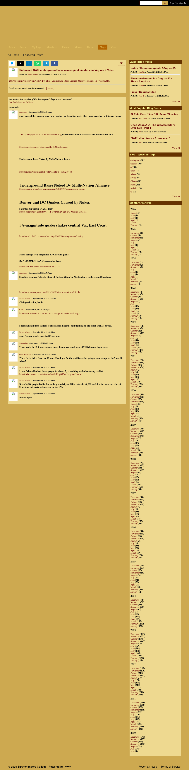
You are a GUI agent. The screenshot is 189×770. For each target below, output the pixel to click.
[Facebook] (54, 63)
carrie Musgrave (25, 354)
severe (133, 177)
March (133, 222)
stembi (141, 72)
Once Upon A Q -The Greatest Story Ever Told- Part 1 (152, 126)
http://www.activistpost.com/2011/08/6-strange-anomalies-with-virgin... (50, 313)
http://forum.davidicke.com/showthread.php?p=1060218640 (45, 171)
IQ (140, 131)
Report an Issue (147, 766)
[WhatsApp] (37, 63)
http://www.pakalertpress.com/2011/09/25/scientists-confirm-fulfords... (50, 292)
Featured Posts (33, 55)
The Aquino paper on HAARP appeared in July (40, 134)
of (131, 167)
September (135, 237)
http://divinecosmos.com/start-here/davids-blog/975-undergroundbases (50, 374)
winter (133, 174)
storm (132, 184)
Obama (133, 181)
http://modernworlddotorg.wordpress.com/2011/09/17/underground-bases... (52, 188)
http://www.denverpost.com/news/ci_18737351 (40, 266)
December (134, 262)
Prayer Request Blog (143, 91)
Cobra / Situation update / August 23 (153, 67)
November (135, 232)
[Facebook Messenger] (12, 63)
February (134, 224)
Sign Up (174, 2)
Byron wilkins (33, 74)
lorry (140, 142)
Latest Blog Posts (141, 61)
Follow (50, 88)
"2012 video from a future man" (150, 138)
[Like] (121, 63)
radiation (134, 188)
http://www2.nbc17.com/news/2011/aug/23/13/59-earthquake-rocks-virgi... (52, 236)
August (133, 212)
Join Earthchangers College (20, 101)
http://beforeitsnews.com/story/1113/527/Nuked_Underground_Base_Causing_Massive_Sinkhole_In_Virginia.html (59, 80)
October (134, 235)
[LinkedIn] (29, 63)
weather (133, 163)
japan (132, 170)
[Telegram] (46, 63)
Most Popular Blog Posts (145, 108)
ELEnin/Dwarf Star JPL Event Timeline (154, 114)
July (132, 242)
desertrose (23, 112)
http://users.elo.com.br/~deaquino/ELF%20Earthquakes (43, 146)
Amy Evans (143, 118)
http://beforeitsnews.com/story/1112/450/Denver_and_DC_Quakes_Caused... (53, 211)
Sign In (182, 2)
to (131, 191)
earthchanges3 (37, 12)
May (132, 217)
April (132, 220)
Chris (21, 309)
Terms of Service (171, 766)
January (133, 254)
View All (176, 101)
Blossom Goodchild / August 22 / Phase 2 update (151, 80)
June (132, 215)
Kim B (141, 95)
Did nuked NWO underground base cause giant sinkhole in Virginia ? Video (66, 70)
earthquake (135, 160)
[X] (20, 63)
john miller (23, 343)
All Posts (13, 55)
